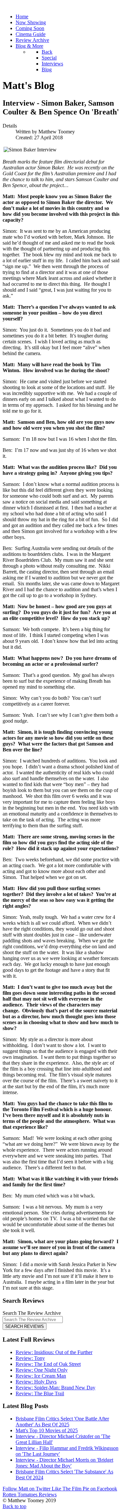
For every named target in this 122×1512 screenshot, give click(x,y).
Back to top (14, 1506)
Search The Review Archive (32, 1313)
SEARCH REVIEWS (24, 1326)
